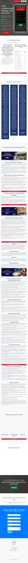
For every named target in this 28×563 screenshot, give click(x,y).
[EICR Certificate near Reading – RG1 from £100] (14, 541)
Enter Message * (10, 526)
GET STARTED (14, 487)
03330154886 (17, 1)
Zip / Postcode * (10, 523)
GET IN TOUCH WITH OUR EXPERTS (14, 364)
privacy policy (24, 28)
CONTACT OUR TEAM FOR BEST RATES (14, 191)
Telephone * (9, 520)
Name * (9, 513)
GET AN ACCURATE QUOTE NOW (14, 204)
